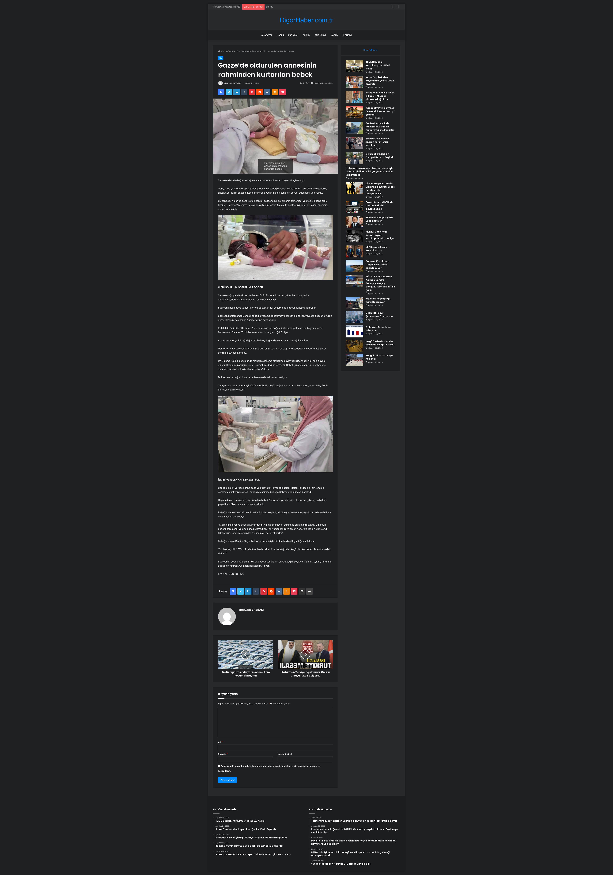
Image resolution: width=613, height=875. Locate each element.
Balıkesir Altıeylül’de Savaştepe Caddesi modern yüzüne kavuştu (380, 127)
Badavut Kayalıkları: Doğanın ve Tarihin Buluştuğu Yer (377, 265)
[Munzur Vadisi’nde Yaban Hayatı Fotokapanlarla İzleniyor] (354, 236)
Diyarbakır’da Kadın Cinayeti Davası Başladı (380, 155)
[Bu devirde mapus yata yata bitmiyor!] (354, 222)
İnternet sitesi (285, 754)
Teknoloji (320, 35)
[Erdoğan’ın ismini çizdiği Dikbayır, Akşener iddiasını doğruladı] (354, 97)
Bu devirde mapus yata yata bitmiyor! (379, 219)
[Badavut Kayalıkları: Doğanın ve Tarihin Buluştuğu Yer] (354, 266)
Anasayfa (266, 35)
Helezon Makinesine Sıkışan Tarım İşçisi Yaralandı (377, 142)
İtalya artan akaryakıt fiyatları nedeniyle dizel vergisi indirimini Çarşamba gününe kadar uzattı (369, 171)
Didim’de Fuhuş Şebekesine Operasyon (379, 314)
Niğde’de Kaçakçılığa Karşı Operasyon (378, 300)
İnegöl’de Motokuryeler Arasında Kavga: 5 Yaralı (380, 343)
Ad (220, 742)
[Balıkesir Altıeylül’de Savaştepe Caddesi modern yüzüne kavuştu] (354, 128)
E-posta (223, 754)
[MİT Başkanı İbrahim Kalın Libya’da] (354, 251)
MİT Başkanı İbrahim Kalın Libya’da (377, 248)
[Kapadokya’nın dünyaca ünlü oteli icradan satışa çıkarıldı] (354, 112)
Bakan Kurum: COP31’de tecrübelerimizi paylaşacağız (379, 205)
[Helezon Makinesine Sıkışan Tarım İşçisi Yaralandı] (354, 143)
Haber (280, 35)
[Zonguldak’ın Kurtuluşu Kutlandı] (354, 360)
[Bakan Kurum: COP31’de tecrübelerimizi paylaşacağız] (354, 207)
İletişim (347, 35)
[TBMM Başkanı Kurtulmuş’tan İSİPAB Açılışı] (354, 66)
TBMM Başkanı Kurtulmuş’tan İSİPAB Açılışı (378, 65)
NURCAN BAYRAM (232, 83)
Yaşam (334, 35)
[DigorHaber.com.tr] (306, 20)
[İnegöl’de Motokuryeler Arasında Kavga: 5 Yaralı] (354, 346)
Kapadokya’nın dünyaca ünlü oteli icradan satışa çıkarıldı (380, 111)
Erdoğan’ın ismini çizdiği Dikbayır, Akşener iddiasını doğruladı (296, 6)
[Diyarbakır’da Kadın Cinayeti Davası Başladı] (354, 158)
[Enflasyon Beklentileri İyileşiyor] (354, 331)
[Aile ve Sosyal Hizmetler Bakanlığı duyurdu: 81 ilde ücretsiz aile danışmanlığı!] (354, 188)
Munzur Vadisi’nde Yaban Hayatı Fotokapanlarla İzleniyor (380, 235)
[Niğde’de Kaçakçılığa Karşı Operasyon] (354, 303)
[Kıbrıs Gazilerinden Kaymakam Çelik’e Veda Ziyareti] (354, 82)
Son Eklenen (370, 50)
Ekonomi (293, 35)
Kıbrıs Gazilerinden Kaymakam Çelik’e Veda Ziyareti (380, 81)
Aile (233, 51)
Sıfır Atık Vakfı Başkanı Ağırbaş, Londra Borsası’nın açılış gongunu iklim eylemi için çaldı (380, 283)
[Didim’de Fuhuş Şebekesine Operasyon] (354, 317)
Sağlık (306, 35)
